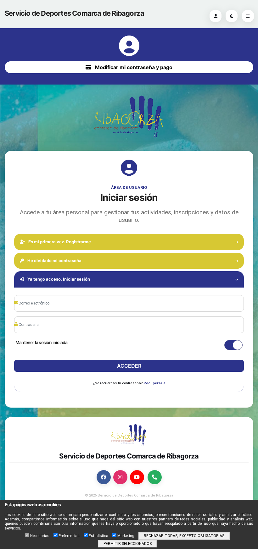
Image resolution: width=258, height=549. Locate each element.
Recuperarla (154, 383)
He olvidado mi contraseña (53, 260)
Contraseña (32, 315)
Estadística (98, 536)
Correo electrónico (36, 293)
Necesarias (39, 536)
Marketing (125, 536)
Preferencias (69, 536)
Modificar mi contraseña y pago (133, 67)
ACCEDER (129, 366)
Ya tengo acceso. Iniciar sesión (58, 279)
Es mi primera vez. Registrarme (59, 241)
